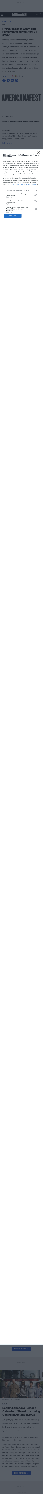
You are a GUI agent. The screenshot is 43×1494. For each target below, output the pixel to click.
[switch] (35, 195)
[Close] (39, 153)
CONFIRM (12, 216)
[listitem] (21, 190)
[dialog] (21, 747)
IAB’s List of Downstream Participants (24, 184)
